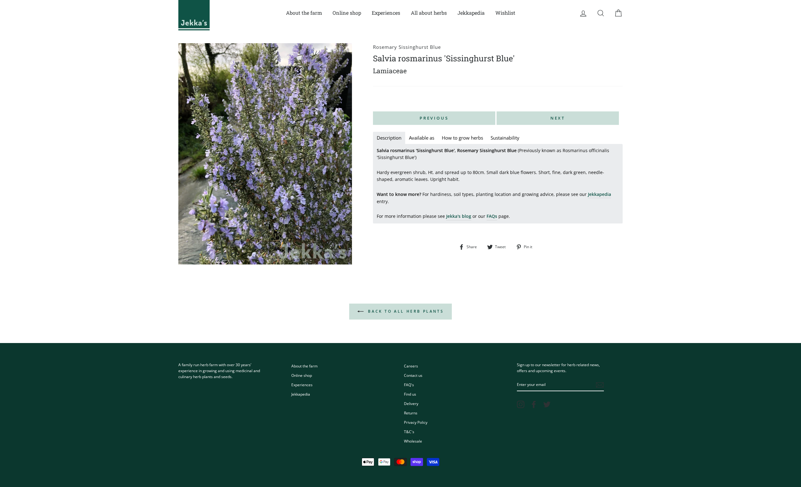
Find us (410, 394)
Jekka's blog (458, 216)
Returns (410, 412)
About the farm (304, 12)
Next (557, 118)
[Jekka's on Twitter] (547, 404)
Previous (434, 118)
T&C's (409, 431)
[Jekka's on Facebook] (534, 404)
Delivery (411, 403)
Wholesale (413, 440)
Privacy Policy (415, 422)
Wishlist (505, 12)
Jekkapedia (471, 12)
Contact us (413, 375)
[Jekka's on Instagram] (520, 404)
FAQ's (409, 384)
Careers (411, 365)
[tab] (389, 138)
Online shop (347, 12)
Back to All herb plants (405, 311)
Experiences (386, 12)
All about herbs (429, 12)
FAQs (492, 216)
